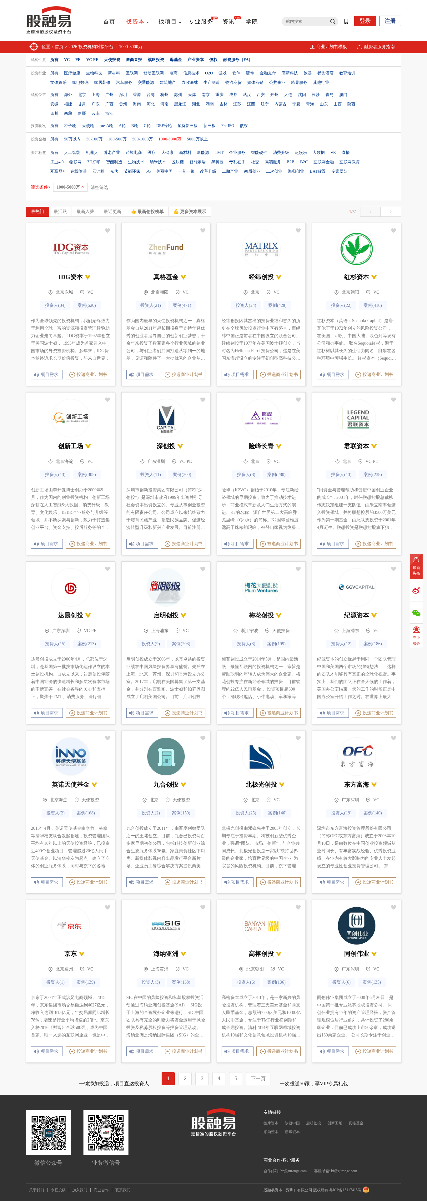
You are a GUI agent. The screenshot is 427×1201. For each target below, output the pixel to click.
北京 (82, 94)
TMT (219, 152)
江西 (251, 104)
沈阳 (302, 94)
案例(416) (373, 305)
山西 (338, 104)
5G (148, 171)
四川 (54, 113)
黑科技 (217, 162)
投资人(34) (55, 305)
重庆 (219, 94)
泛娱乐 (301, 152)
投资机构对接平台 (96, 46)
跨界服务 (299, 82)
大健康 (167, 152)
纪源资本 (356, 615)
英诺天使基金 (70, 784)
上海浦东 (159, 630)
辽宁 (265, 104)
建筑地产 (168, 82)
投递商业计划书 (92, 374)
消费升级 (281, 152)
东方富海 (356, 784)
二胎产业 (230, 171)
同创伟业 (356, 953)
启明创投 (165, 615)
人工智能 (72, 152)
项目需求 (48, 374)
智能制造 (114, 162)
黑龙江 (180, 104)
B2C (304, 162)
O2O (209, 73)
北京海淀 (64, 461)
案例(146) (277, 813)
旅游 (308, 73)
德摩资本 (271, 1123)
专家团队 (339, 171)
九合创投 (165, 784)
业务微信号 (106, 1163)
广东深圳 (156, 461)
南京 (206, 94)
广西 (109, 104)
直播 (346, 152)
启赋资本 (292, 1132)
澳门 (343, 94)
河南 (164, 104)
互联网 (132, 73)
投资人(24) (246, 305)
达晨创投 (70, 615)
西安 (261, 94)
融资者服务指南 (379, 46)
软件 (236, 73)
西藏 (68, 113)
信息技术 (191, 73)
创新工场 (70, 446)
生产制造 (211, 82)
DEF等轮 (164, 125)
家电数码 (80, 82)
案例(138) (181, 982)
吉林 (223, 104)
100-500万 (117, 139)
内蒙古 (280, 104)
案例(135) (372, 982)
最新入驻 (85, 211)
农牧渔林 (190, 82)
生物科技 (94, 73)
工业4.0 (57, 162)
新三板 (209, 125)
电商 (173, 73)
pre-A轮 (106, 125)
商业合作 (101, 1190)
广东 (96, 104)
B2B (290, 162)
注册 (390, 21)
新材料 (114, 73)
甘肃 (82, 104)
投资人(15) (55, 643)
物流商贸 (233, 82)
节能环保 (132, 171)
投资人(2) (55, 813)
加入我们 (79, 1190)
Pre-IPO (227, 125)
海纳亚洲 (165, 953)
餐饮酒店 (325, 73)
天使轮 (88, 125)
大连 (288, 94)
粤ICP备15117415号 (345, 1190)
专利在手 (237, 162)
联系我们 (122, 1190)
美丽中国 (164, 171)
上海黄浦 (159, 969)
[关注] (108, 230)
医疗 (152, 152)
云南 (96, 113)
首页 (109, 21)
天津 (192, 94)
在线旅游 (78, 171)
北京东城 (64, 292)
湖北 (196, 104)
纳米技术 (158, 162)
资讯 (229, 21)
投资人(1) (55, 982)
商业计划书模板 (331, 46)
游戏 (223, 73)
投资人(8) (246, 474)
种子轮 (70, 125)
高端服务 (273, 162)
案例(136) (276, 982)
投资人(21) (150, 305)
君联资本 (356, 446)
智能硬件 (259, 152)
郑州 (274, 94)
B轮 (134, 125)
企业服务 (237, 152)
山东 (324, 104)
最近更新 (112, 211)
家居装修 (102, 82)
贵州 (123, 104)
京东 (70, 953)
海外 (68, 94)
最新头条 (416, 570)
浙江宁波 (249, 630)
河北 (151, 104)
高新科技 (290, 73)
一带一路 (186, 171)
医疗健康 (72, 73)
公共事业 (277, 82)
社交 (255, 162)
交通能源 (146, 82)
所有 (54, 73)
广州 (109, 94)
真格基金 (165, 276)
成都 (233, 94)
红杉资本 (356, 276)
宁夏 (296, 104)
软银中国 (292, 1123)
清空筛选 (99, 187)
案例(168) (86, 813)
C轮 (147, 125)
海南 (137, 104)
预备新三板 (188, 125)
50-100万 (94, 139)
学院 (252, 21)
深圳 (123, 94)
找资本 (135, 21)
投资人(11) (150, 474)
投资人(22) (341, 305)
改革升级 (208, 171)
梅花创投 (261, 615)
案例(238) (373, 474)
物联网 (75, 162)
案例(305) (87, 474)
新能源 (203, 152)
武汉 (247, 94)
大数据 (319, 152)
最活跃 (60, 211)
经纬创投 (261, 276)
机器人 (92, 152)
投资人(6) (246, 982)
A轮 (122, 125)
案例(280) (276, 474)
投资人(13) (55, 474)
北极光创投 (261, 784)
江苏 (237, 104)
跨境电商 (134, 152)
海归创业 (296, 171)
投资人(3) (246, 643)
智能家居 (197, 162)
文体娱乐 (58, 82)
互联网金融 (324, 162)
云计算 (98, 171)
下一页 (258, 1078)
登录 (365, 21)
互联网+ (57, 171)
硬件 (250, 73)
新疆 (82, 113)
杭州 (164, 94)
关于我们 (36, 1190)
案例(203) (181, 643)
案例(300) (182, 474)
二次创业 (274, 171)
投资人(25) (246, 813)
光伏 (114, 171)
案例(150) (181, 813)
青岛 (329, 94)
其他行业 (321, 82)
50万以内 (72, 139)
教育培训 (347, 73)
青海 (310, 104)
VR (333, 152)
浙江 (109, 113)
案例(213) (87, 643)
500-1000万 (142, 139)
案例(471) (182, 305)
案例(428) (277, 305)
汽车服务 (124, 82)
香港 (137, 94)
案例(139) (86, 982)
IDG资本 (70, 276)
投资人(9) (151, 643)
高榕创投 (261, 953)
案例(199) (276, 643)
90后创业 (252, 171)
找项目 (167, 21)
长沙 (316, 94)
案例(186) (373, 643)
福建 (68, 104)
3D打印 (93, 162)
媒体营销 (255, 82)
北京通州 (64, 969)
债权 (244, 125)
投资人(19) (341, 813)
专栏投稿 (58, 1190)
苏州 (178, 94)
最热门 (37, 211)
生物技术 (136, 162)
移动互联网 (153, 73)
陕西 (351, 104)
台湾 (151, 94)
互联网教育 (349, 162)
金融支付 (268, 73)
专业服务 (201, 21)
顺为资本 (271, 1132)
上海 (96, 94)
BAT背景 (318, 171)
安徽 (54, 104)
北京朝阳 (159, 292)
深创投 (166, 446)
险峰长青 (261, 446)
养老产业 (112, 152)
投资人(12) (341, 643)
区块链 (178, 162)
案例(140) (373, 813)
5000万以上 (197, 139)
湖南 (210, 104)
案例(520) (87, 305)
